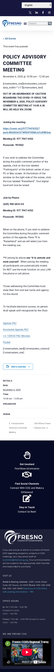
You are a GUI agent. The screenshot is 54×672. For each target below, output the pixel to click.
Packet (6, 342)
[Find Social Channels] (27, 474)
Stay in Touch (27, 507)
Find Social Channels (27, 483)
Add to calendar (18, 366)
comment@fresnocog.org (15, 560)
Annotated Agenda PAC (15, 329)
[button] (25, 23)
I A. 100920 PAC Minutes (16, 335)
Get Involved (27, 464)
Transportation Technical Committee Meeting (18, 427)
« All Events (9, 38)
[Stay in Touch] (27, 498)
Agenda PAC (9, 323)
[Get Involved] (27, 455)
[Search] (50, 23)
